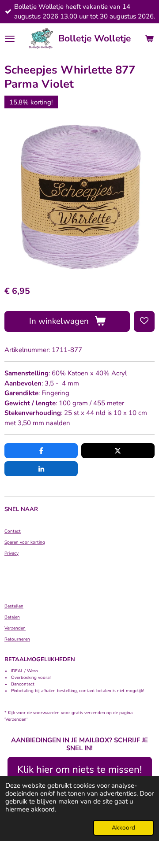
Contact (12, 531)
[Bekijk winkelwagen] (149, 38)
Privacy (11, 553)
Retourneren (17, 639)
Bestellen (13, 606)
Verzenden (15, 628)
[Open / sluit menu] (9, 38)
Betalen (12, 617)
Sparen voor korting (24, 542)
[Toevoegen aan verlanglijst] (144, 321)
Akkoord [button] (123, 827)
